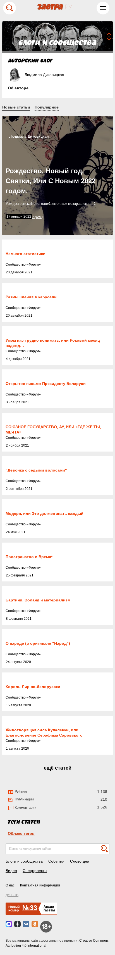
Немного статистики (25, 253)
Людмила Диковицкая (29, 136)
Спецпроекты (35, 870)
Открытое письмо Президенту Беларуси (46, 383)
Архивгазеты (49, 908)
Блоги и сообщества (24, 861)
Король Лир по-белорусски (33, 686)
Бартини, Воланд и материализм (38, 600)
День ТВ (12, 895)
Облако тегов (21, 833)
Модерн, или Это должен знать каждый (44, 513)
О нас (10, 885)
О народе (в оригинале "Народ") (38, 643)
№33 (29, 907)
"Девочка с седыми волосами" (36, 470)
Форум (33, 264)
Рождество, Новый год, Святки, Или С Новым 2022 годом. (50, 181)
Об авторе (18, 88)
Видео (11, 870)
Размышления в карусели (31, 297)
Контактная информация (40, 885)
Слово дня (79, 861)
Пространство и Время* (29, 557)
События (56, 861)
